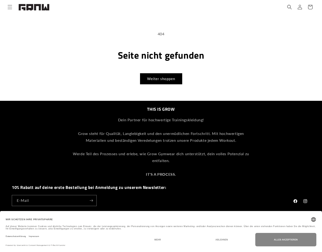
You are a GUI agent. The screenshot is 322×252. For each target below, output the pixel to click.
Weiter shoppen (161, 79)
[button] (10, 7)
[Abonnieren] (91, 200)
